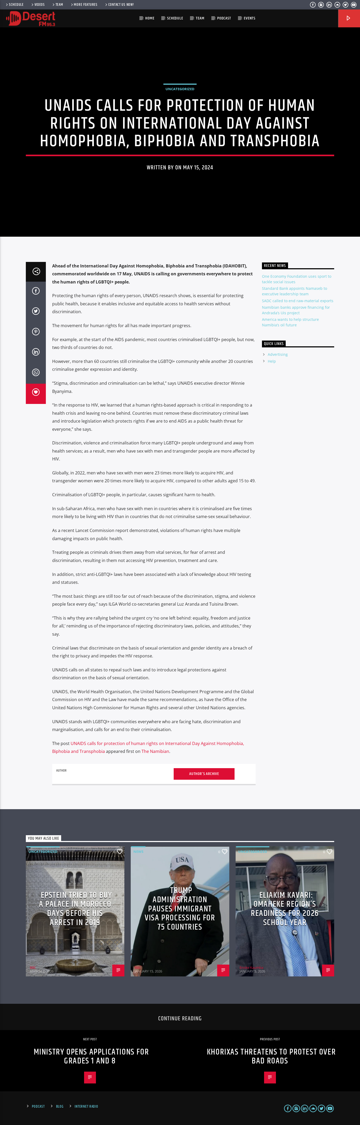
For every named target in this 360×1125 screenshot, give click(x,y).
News (138, 851)
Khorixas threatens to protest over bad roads (271, 1057)
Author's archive (204, 774)
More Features (85, 5)
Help (272, 361)
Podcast (224, 18)
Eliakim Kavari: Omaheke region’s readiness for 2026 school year (285, 909)
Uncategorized (180, 89)
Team (59, 5)
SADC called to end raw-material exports (297, 300)
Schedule (16, 5)
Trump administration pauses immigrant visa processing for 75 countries (180, 908)
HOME (149, 18)
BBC (33, 967)
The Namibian (155, 751)
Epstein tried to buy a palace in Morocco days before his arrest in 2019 (75, 909)
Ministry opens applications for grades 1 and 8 (91, 1057)
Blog (60, 1106)
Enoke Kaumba (251, 967)
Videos (40, 5)
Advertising (278, 354)
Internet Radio (86, 1106)
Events (249, 18)
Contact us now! (121, 5)
